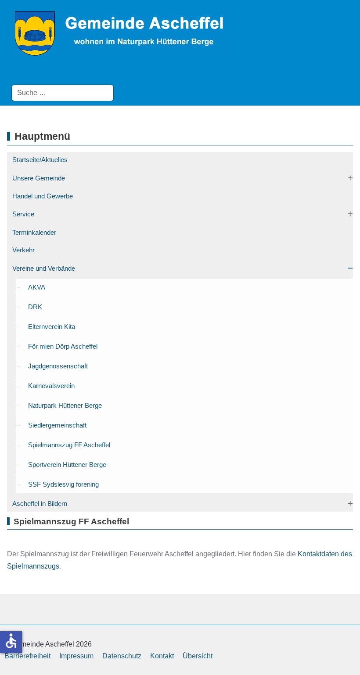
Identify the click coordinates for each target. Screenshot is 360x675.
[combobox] (62, 93)
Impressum (76, 656)
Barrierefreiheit (27, 656)
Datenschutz (121, 656)
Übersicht (197, 656)
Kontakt (162, 656)
